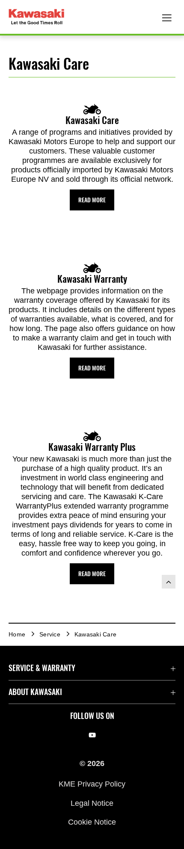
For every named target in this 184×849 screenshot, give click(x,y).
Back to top (168, 582)
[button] (92, 199)
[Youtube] (92, 735)
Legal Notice (92, 803)
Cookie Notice (92, 822)
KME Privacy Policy (92, 784)
